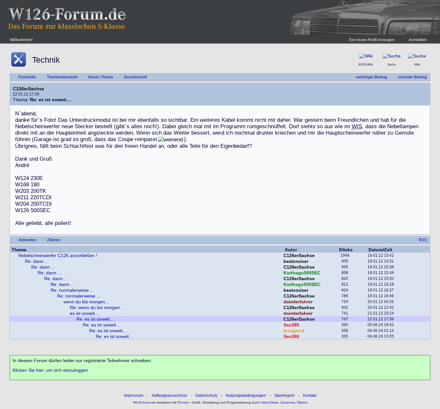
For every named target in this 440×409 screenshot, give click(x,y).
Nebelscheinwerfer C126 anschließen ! (57, 255)
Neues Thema (100, 77)
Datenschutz (206, 395)
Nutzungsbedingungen (246, 395)
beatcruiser (295, 261)
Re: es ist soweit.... (95, 319)
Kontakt (309, 395)
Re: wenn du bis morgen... (97, 307)
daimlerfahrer (297, 301)
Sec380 (291, 324)
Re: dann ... (37, 261)
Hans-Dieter (269, 402)
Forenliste (27, 77)
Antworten (27, 240)
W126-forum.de (144, 402)
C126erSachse (28, 88)
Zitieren (53, 240)
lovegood (293, 330)
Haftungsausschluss (169, 395)
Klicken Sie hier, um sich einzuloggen (50, 370)
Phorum (182, 402)
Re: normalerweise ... (72, 290)
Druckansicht (135, 77)
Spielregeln (284, 395)
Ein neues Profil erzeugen (372, 40)
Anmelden (418, 40)
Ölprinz (302, 402)
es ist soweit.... (85, 313)
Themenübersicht (62, 77)
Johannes (287, 402)
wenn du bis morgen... (86, 301)
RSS (423, 240)
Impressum (133, 395)
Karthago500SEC (301, 272)
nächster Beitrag (412, 77)
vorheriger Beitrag (371, 77)
